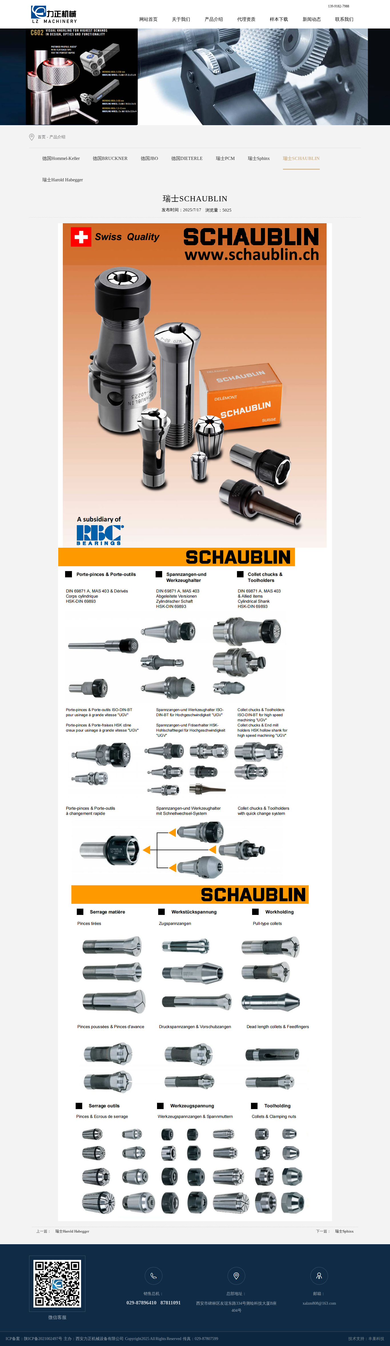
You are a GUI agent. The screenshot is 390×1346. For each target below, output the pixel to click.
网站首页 (148, 19)
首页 (42, 137)
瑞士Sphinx (344, 1231)
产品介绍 (214, 19)
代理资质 (246, 19)
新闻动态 (312, 19)
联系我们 (344, 19)
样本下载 (279, 19)
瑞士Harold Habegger (72, 1231)
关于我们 (181, 19)
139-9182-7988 (338, 6)
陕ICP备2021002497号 (43, 1339)
